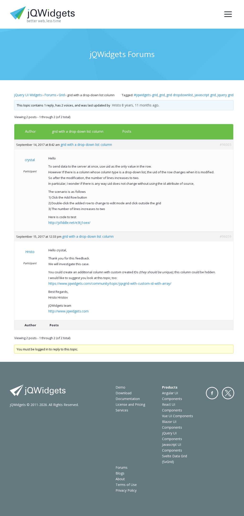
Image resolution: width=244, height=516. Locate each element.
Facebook (212, 393)
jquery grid (225, 95)
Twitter (228, 393)
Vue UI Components (177, 416)
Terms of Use (126, 484)
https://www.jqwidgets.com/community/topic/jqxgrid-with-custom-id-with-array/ (109, 283)
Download (124, 393)
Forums (50, 95)
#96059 (225, 236)
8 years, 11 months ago (140, 105)
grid (162, 95)
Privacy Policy (126, 490)
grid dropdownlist (179, 95)
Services (122, 410)
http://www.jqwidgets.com (68, 311)
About (120, 479)
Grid (62, 95)
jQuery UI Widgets (28, 95)
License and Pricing (130, 404)
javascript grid (205, 95)
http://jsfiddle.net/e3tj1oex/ (69, 222)
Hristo (116, 105)
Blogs (120, 473)
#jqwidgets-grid (146, 95)
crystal (30, 160)
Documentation (128, 398)
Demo (120, 387)
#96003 (225, 144)
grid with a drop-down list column (77, 131)
